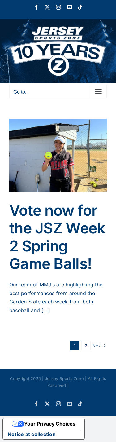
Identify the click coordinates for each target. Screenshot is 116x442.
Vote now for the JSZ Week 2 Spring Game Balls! (57, 237)
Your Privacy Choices (49, 424)
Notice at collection (32, 434)
